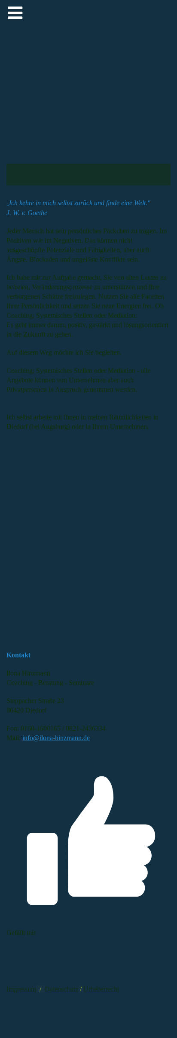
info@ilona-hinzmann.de (56, 737)
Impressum (21, 989)
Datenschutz (61, 989)
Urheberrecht (101, 989)
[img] (88, 119)
